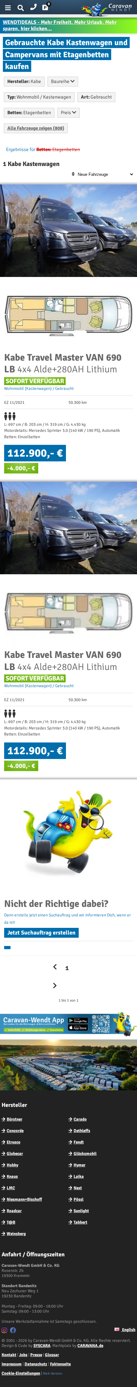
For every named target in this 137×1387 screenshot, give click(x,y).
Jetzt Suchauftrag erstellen (41, 932)
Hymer (79, 1165)
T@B (11, 1222)
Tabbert (80, 1222)
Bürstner (14, 1119)
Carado (80, 1119)
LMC (11, 1187)
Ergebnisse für (20, 149)
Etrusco (13, 1142)
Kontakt (9, 1354)
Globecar (15, 1153)
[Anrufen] (33, 5)
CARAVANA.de (90, 1345)
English (128, 1329)
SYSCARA (41, 1345)
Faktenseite (60, 1364)
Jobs (23, 1354)
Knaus (12, 1176)
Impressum (12, 1364)
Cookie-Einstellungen (21, 1373)
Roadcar (14, 1210)
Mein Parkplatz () (50, 9)
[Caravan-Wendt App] (68, 1036)
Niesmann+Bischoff (24, 1199)
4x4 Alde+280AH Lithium (62, 364)
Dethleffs (82, 1130)
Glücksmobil (85, 1153)
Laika (79, 1176)
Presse (36, 1354)
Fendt (79, 1142)
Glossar (52, 1354)
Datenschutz (36, 1364)
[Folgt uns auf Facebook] (14, 1331)
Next (78, 1187)
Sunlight (81, 1210)
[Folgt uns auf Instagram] (5, 1331)
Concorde (15, 1130)
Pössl (78, 1199)
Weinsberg (16, 1233)
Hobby (12, 1165)
